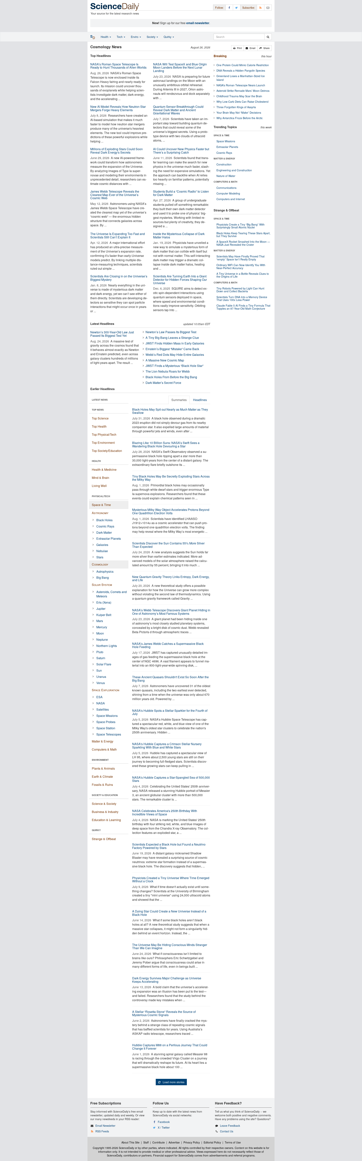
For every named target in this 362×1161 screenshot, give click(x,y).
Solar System (102, 584)
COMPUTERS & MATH (225, 181)
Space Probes (105, 722)
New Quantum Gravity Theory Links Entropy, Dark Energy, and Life (170, 578)
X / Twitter (164, 1127)
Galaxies (102, 545)
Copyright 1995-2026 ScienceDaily (113, 1148)
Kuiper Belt (103, 615)
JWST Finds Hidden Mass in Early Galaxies (175, 343)
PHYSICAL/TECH (101, 496)
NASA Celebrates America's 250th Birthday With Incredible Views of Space (164, 812)
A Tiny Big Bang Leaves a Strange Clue (172, 337)
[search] (268, 37)
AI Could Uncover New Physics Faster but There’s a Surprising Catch (181, 151)
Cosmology (100, 564)
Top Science (100, 418)
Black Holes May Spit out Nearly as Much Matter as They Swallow (170, 411)
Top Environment (103, 442)
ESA (99, 697)
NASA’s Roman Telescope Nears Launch (240, 85)
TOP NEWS (98, 409)
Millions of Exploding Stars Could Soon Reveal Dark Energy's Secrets (116, 151)
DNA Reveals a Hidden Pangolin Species (240, 70)
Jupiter (100, 608)
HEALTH (96, 461)
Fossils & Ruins (102, 784)
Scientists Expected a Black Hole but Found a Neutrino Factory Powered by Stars (169, 846)
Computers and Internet (230, 199)
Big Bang (102, 577)
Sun (99, 670)
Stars (99, 557)
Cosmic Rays (105, 526)
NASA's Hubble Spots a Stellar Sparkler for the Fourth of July (169, 712)
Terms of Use (233, 1142)
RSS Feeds (102, 1131)
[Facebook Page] (229, 7)
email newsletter (197, 23)
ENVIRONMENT (100, 759)
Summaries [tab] (179, 400)
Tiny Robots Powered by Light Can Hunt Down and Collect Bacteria (240, 289)
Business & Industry (105, 812)
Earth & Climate (102, 776)
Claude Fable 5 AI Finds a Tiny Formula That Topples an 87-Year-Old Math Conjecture (243, 307)
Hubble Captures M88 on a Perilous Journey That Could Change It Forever (169, 1047)
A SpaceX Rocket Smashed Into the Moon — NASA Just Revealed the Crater (243, 243)
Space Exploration (105, 690)
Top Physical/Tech (104, 434)
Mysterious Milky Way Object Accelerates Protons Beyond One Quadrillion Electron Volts (170, 511)
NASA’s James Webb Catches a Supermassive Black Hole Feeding (168, 645)
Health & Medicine (104, 469)
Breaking (220, 56)
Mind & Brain (100, 477)
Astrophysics (105, 571)
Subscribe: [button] (248, 7)
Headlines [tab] (200, 400)
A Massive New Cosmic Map (165, 360)
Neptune (102, 639)
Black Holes (104, 520)
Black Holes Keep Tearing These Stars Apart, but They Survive (243, 234)
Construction (224, 164)
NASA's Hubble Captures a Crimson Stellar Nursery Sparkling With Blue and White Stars (167, 745)
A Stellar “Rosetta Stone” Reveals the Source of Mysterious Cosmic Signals (164, 1013)
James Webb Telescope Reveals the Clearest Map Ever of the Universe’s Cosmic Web (114, 194)
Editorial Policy (212, 1142)
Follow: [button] (219, 7)
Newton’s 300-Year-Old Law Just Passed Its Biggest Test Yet (112, 334)
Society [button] (151, 37)
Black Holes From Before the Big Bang (171, 377)
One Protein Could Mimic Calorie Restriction (242, 65)
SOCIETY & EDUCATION (105, 795)
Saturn (100, 658)
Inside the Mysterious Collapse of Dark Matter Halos (179, 235)
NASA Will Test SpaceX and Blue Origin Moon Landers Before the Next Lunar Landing (180, 67)
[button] (237, 48)
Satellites (102, 709)
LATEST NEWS (100, 399)
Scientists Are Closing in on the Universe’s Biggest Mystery (118, 278)
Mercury (101, 627)
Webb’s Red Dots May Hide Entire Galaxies (175, 354)
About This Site (130, 1142)
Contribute (158, 1142)
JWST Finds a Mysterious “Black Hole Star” (174, 366)
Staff (146, 1142)
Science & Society (104, 803)
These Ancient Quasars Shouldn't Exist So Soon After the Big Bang (170, 679)
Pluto (99, 652)
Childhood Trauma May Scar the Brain (239, 96)
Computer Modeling (228, 193)
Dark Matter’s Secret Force (163, 382)
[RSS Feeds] (260, 7)
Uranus (101, 676)
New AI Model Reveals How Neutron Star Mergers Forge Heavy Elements (118, 108)
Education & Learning (106, 820)
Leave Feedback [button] (230, 1125)
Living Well (99, 486)
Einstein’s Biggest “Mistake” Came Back (172, 349)
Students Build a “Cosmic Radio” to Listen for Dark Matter (181, 193)
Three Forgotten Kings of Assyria (236, 107)
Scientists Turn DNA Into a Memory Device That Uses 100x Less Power (241, 298)
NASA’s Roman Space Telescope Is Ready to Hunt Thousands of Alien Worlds (118, 66)
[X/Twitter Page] (236, 7)
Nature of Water (225, 176)
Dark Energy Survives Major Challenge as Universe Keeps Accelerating (166, 980)
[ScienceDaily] (114, 6)
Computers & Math (104, 749)
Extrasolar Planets (108, 538)
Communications (226, 188)
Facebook (164, 1122)
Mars (99, 621)
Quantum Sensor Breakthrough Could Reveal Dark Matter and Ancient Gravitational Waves (178, 109)
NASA (100, 703)
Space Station (105, 728)
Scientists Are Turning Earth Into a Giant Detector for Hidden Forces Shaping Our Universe (180, 279)
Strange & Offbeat (104, 839)
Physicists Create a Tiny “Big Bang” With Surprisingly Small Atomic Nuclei (240, 226)
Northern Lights (106, 646)
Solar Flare (103, 664)
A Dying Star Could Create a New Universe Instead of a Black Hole (169, 913)
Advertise (174, 1142)
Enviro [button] (135, 37)
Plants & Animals (103, 768)
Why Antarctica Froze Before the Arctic (239, 118)
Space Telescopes (108, 734)
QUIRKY (96, 830)
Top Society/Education (107, 450)
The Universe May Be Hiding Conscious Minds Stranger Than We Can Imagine (169, 946)
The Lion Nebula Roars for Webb (168, 371)
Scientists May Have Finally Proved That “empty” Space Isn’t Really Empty (240, 257)
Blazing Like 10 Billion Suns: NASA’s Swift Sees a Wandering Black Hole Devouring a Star (165, 444)
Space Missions (107, 715)
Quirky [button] (168, 37)
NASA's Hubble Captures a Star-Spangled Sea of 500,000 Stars (171, 779)
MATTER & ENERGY (224, 158)
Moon (100, 633)
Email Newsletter (105, 1125)
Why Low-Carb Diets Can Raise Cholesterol (242, 101)
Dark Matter (104, 532)
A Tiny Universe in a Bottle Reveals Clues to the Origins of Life (242, 275)
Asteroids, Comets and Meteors (111, 594)
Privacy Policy (191, 1142)
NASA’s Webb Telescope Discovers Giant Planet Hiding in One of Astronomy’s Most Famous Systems (171, 612)
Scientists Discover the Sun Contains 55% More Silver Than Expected (168, 545)
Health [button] (105, 37)
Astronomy (100, 513)
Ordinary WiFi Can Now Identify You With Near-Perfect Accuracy (240, 266)
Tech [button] (120, 37)
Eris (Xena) (103, 602)
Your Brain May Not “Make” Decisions (238, 112)
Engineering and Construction (234, 170)
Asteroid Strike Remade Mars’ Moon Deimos (242, 91)
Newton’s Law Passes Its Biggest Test (171, 332)
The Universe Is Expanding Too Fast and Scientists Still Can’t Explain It (117, 235)
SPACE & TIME (221, 135)
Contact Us (226, 1131)
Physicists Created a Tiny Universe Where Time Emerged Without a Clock (170, 879)
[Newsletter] (268, 7)
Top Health (99, 426)
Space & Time (101, 505)
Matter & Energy (102, 741)
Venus (100, 683)
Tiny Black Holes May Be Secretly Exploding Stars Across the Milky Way (171, 478)
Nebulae (102, 551)
